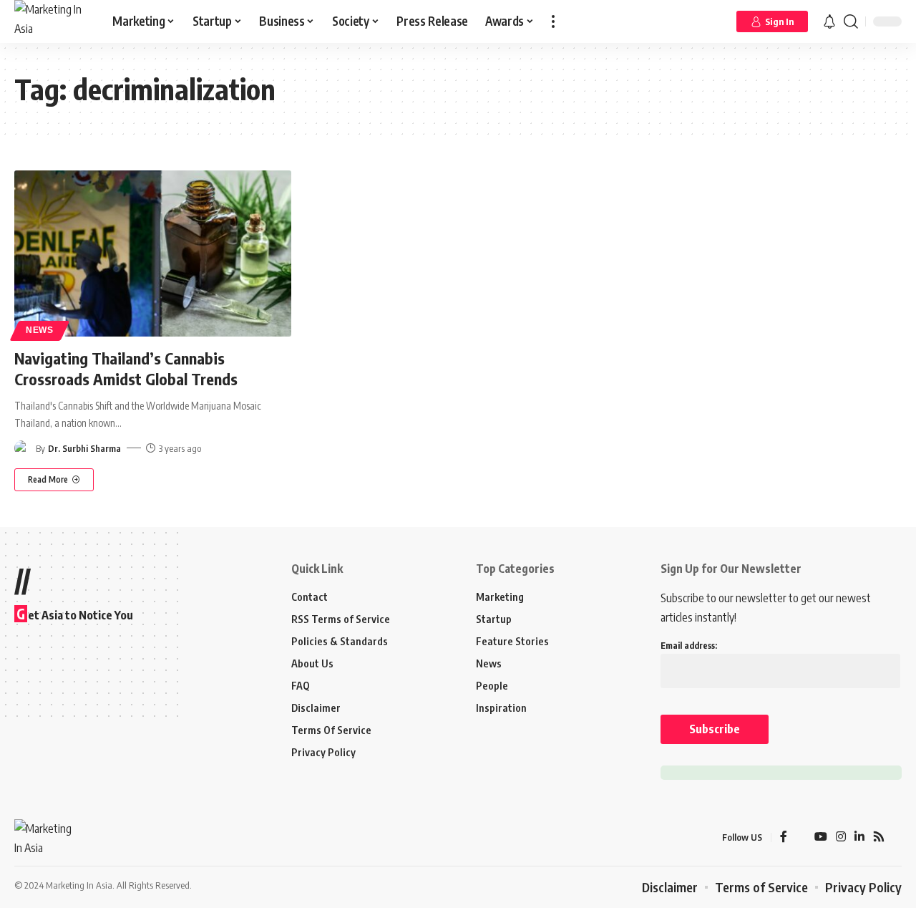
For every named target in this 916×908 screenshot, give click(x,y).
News (40, 330)
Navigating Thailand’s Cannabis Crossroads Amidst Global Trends (126, 368)
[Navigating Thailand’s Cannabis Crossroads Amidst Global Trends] (152, 253)
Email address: (689, 645)
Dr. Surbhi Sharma (84, 448)
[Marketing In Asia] (51, 21)
